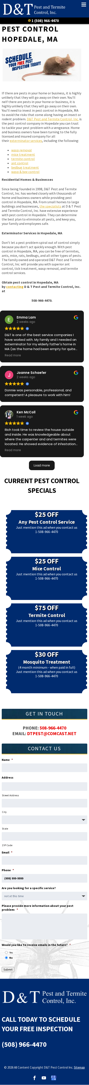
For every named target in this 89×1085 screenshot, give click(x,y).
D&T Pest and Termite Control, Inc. (53, 119)
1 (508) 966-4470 (45, 20)
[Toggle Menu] (82, 4)
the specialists (50, 206)
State (5, 828)
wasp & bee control (25, 172)
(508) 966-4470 (24, 1044)
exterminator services (26, 140)
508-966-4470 (53, 728)
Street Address (10, 795)
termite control (23, 159)
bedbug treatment (25, 167)
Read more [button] (13, 355)
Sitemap (79, 1067)
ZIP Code (7, 845)
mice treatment (23, 154)
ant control (19, 163)
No (11, 957)
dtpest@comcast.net (51, 733)
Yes (11, 952)
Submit (8, 969)
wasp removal (21, 150)
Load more (42, 465)
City (4, 812)
